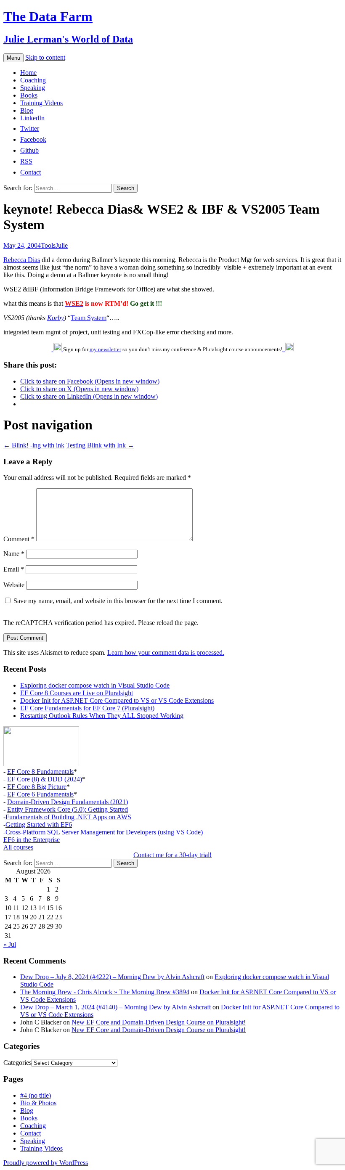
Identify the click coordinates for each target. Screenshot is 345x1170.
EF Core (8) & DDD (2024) (44, 779)
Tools (48, 245)
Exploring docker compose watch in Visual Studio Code (95, 685)
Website (13, 584)
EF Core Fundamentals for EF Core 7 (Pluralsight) (87, 708)
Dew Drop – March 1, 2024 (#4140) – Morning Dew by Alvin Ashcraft (115, 1007)
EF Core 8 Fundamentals (40, 771)
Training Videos (41, 102)
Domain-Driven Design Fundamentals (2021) (67, 801)
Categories (17, 1062)
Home (28, 72)
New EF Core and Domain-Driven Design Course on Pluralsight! (159, 1022)
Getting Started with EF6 (38, 824)
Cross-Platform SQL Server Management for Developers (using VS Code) (104, 832)
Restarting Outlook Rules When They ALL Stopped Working (101, 715)
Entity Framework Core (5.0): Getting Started (67, 809)
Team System (88, 317)
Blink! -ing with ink (33, 445)
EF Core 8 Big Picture (36, 786)
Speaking (32, 87)
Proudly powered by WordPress (45, 1162)
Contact (30, 1133)
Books (28, 95)
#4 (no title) (35, 1095)
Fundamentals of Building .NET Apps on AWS (68, 817)
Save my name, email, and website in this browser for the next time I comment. (118, 600)
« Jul (9, 944)
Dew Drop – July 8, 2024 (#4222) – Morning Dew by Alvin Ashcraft (112, 976)
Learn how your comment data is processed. (165, 652)
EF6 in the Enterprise (31, 839)
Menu (13, 58)
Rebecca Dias (21, 259)
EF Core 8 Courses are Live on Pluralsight (76, 692)
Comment (18, 539)
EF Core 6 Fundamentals (40, 794)
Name (13, 553)
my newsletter (105, 349)
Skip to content (45, 57)
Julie (62, 245)
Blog (26, 110)
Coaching (33, 80)
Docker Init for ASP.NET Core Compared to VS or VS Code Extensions (117, 700)
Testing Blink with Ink (100, 445)
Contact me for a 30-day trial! (172, 854)
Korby (55, 317)
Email (13, 569)
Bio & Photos (38, 1102)
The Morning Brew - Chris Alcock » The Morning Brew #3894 (104, 991)
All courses (18, 847)
